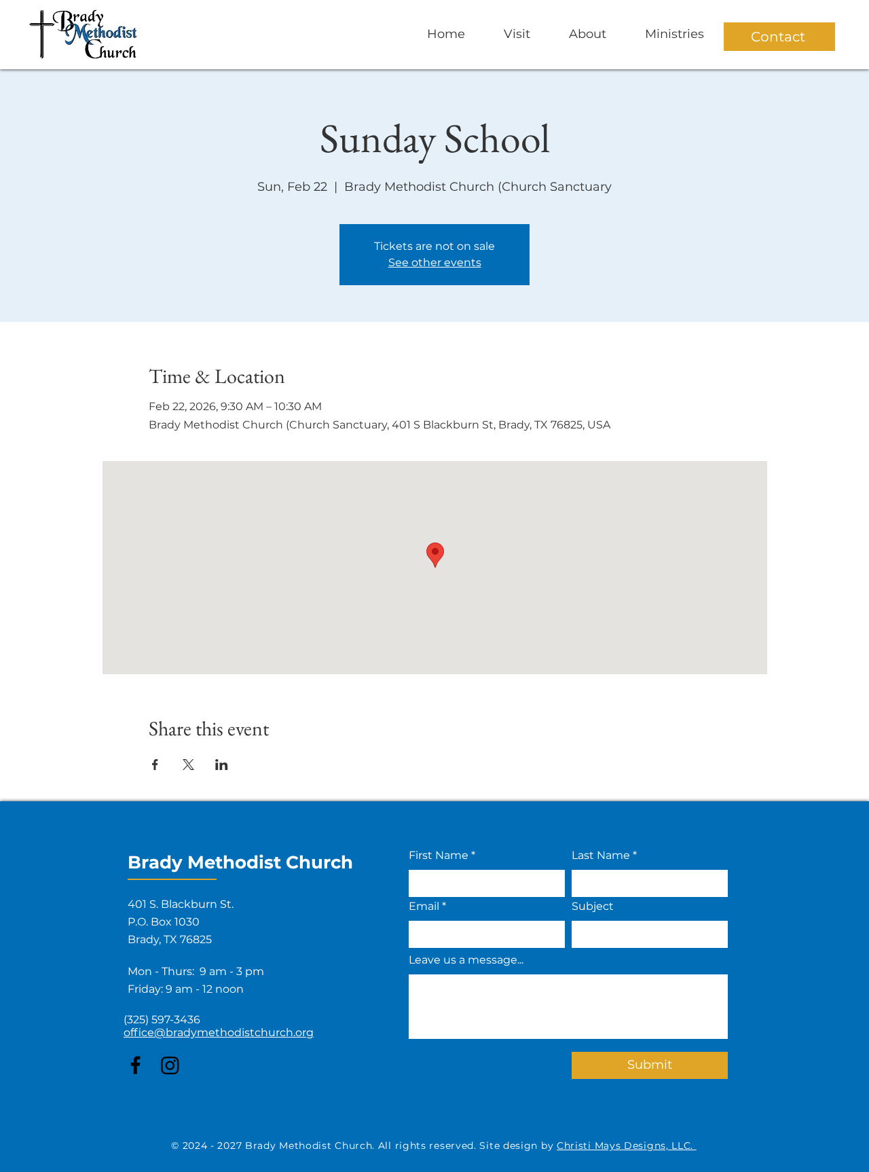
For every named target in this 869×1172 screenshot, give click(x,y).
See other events (434, 262)
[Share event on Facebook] (155, 764)
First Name (438, 855)
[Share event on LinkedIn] (221, 764)
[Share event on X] (188, 764)
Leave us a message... (466, 960)
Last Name (601, 855)
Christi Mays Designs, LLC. (627, 1145)
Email (424, 906)
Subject (593, 906)
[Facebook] (135, 1065)
